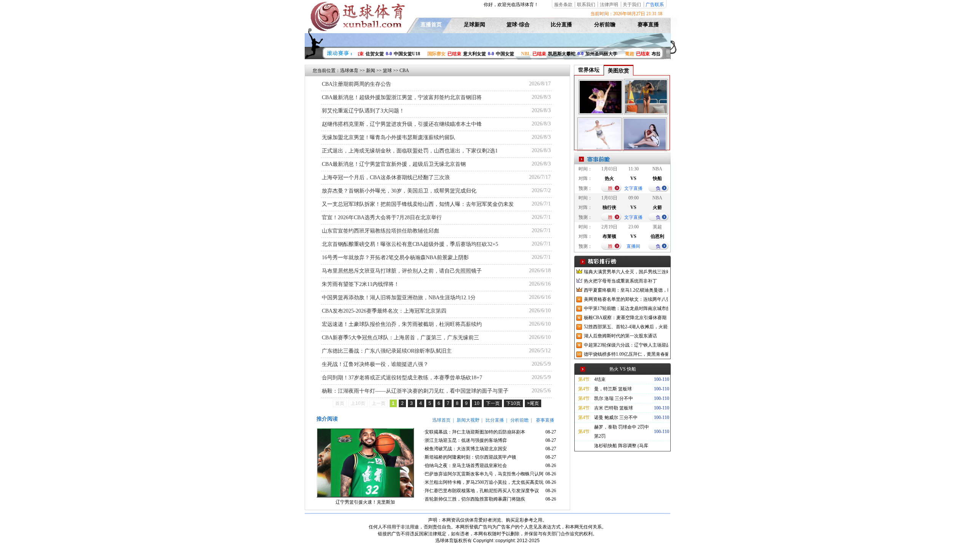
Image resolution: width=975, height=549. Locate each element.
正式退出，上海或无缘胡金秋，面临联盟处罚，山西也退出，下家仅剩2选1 (410, 151)
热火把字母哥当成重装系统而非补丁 (620, 281)
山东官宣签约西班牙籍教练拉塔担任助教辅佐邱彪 (380, 231)
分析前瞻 (604, 24)
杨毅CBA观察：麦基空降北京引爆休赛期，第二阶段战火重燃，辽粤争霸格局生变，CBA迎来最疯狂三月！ (626, 317)
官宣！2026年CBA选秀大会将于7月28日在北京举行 (382, 217)
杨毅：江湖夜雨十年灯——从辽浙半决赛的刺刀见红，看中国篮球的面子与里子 (415, 391)
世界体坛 (588, 70)
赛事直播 (648, 24)
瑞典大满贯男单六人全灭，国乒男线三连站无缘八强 (626, 271)
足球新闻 (474, 24)
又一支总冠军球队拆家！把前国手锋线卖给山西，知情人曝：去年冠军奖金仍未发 (418, 204)
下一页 (493, 403)
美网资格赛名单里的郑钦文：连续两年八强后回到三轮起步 (626, 299)
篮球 (387, 70)
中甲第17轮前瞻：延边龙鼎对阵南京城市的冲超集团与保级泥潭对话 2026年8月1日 (626, 308)
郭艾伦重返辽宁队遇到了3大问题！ (363, 111)
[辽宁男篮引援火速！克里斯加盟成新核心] (365, 496)
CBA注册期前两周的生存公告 (356, 84)
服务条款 (563, 4)
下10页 (513, 403)
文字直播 (633, 188)
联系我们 (586, 4)
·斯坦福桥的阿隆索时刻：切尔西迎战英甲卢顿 (469, 457)
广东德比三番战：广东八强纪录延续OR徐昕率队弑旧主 (387, 351)
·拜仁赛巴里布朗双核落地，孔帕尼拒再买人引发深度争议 (481, 490)
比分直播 (561, 24)
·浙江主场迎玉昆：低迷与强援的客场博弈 (465, 440)
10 (477, 403)
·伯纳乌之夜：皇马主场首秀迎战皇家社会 (465, 465)
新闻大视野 (468, 420)
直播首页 (431, 24)
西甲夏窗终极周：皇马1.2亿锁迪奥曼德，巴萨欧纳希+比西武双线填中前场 (626, 290)
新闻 (370, 70)
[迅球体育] (357, 29)
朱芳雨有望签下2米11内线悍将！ (360, 284)
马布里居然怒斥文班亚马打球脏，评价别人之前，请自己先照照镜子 (402, 271)
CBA (404, 70)
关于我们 (632, 4)
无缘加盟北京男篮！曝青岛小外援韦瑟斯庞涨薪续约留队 (388, 137)
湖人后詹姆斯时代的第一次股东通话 (620, 336)
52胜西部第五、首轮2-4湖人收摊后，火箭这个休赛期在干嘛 (626, 326)
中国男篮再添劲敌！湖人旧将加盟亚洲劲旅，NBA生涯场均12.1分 (399, 297)
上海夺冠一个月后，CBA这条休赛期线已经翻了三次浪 (386, 177)
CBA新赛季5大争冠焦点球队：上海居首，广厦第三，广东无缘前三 (400, 337)
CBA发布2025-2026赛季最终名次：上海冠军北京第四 (384, 311)
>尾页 (533, 403)
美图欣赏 (618, 71)
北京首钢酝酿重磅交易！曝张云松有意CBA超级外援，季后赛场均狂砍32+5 (410, 244)
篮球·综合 (518, 24)
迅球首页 (441, 420)
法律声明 (609, 4)
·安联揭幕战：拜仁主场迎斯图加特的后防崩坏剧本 (474, 432)
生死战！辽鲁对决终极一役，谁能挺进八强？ (375, 364)
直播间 (633, 246)
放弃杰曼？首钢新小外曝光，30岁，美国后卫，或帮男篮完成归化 (399, 191)
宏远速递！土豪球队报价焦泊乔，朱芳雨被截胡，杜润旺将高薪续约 (402, 324)
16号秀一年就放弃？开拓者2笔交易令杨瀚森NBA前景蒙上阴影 (395, 257)
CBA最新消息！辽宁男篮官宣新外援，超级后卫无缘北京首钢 (394, 164)
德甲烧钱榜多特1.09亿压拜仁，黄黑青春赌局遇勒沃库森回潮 (626, 354)
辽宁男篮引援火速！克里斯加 (365, 502)
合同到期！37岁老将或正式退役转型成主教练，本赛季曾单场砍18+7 (402, 377)
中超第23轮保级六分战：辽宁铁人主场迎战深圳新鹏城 (626, 345)
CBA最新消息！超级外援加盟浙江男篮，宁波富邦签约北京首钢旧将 (402, 97)
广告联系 (655, 4)
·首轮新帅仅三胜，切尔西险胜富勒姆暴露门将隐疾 (474, 499)
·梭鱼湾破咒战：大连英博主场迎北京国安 (465, 448)
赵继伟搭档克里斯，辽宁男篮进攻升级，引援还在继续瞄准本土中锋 (402, 124)
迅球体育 (349, 70)
